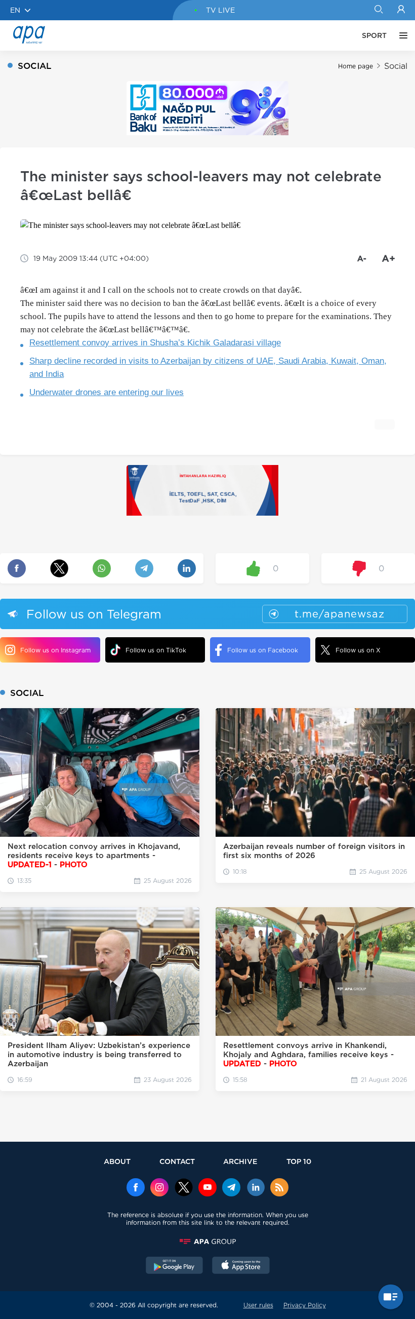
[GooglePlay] (174, 1266)
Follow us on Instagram (55, 650)
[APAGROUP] (207, 1241)
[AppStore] (241, 1266)
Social (395, 66)
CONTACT (177, 1161)
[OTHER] (400, 35)
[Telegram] (231, 1188)
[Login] (401, 10)
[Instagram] (159, 1188)
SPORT (374, 35)
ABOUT (117, 1161)
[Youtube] (207, 1188)
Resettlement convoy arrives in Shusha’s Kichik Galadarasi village (155, 342)
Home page (355, 66)
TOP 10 (298, 1161)
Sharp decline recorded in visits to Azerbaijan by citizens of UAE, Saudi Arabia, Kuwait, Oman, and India (208, 367)
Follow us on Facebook (262, 650)
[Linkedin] (255, 1188)
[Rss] (279, 1188)
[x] (184, 1188)
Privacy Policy (304, 1305)
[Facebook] (136, 1188)
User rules (258, 1305)
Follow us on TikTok (156, 650)
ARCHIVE (240, 1161)
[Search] (378, 10)
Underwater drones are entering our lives (106, 392)
